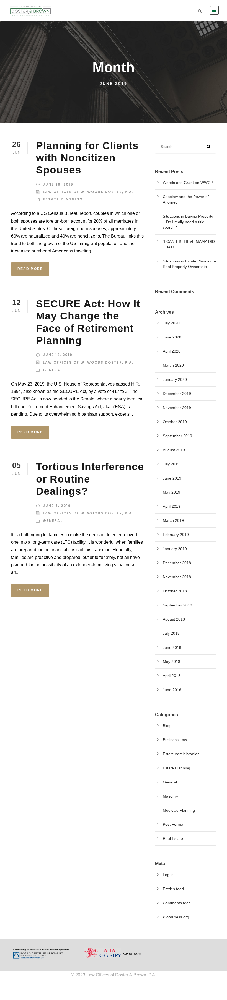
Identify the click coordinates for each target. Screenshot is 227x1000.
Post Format (173, 824)
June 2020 (172, 337)
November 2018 (177, 577)
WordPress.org (176, 917)
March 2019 (173, 520)
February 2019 (176, 534)
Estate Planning (63, 199)
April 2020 (171, 351)
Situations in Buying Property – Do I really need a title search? (188, 222)
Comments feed (177, 903)
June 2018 (172, 647)
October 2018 (175, 591)
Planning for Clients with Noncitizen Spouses (87, 158)
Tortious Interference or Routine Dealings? (90, 479)
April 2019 (171, 506)
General (53, 370)
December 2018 (177, 563)
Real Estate (173, 838)
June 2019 (172, 478)
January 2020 (175, 379)
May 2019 (171, 492)
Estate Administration (181, 754)
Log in (168, 875)
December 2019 (177, 393)
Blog (167, 725)
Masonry (170, 796)
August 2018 (174, 619)
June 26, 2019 (58, 184)
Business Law (175, 740)
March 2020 (173, 365)
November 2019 (177, 407)
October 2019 (175, 422)
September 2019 (177, 436)
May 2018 (171, 661)
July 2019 (171, 464)
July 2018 (171, 633)
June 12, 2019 (58, 354)
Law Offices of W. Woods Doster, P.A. (88, 191)
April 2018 (171, 675)
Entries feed (173, 889)
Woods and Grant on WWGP (188, 182)
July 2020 (171, 323)
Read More (30, 269)
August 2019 (174, 450)
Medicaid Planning (179, 810)
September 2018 (177, 605)
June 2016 (172, 690)
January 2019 (175, 548)
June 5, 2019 (57, 505)
